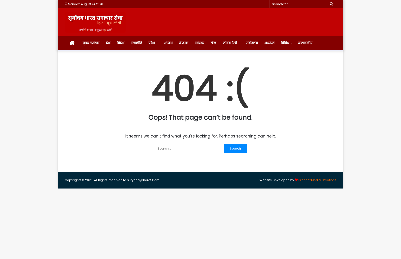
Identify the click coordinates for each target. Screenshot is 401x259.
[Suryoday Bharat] (95, 22)
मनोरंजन (252, 43)
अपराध (168, 43)
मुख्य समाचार (91, 43)
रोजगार (183, 43)
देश (108, 43)
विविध (285, 43)
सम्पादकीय (305, 43)
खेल (213, 43)
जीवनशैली (230, 43)
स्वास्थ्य (199, 43)
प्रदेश (152, 43)
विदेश (120, 43)
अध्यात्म (269, 43)
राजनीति (136, 43)
